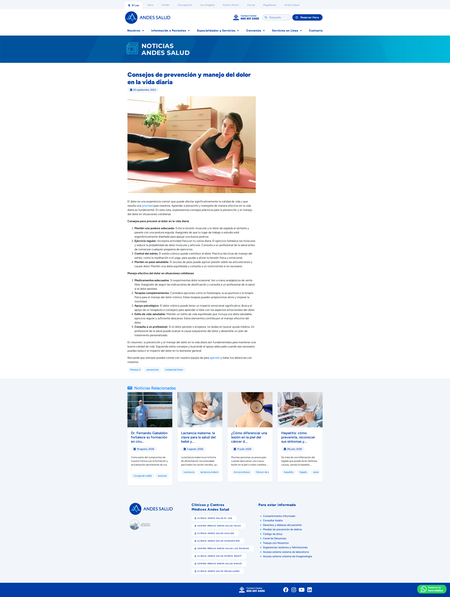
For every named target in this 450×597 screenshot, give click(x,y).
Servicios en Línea (285, 30)
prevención (152, 369)
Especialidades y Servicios (216, 30)
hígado (303, 472)
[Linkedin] (309, 589)
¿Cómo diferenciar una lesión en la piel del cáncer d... (249, 437)
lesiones (162, 475)
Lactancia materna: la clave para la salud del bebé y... (198, 437)
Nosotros (133, 30)
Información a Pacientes (168, 30)
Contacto (316, 30)
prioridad (147, 205)
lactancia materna (210, 472)
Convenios (253, 30)
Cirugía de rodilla (143, 475)
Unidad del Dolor (174, 369)
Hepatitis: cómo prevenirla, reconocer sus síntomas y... (298, 437)
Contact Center (249, 15)
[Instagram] (293, 589)
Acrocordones (242, 472)
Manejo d (135, 369)
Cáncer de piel (264, 472)
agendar (215, 357)
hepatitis (288, 472)
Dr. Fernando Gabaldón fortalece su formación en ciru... (149, 437)
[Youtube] (301, 589)
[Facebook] (285, 589)
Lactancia (189, 472)
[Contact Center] (236, 17)
